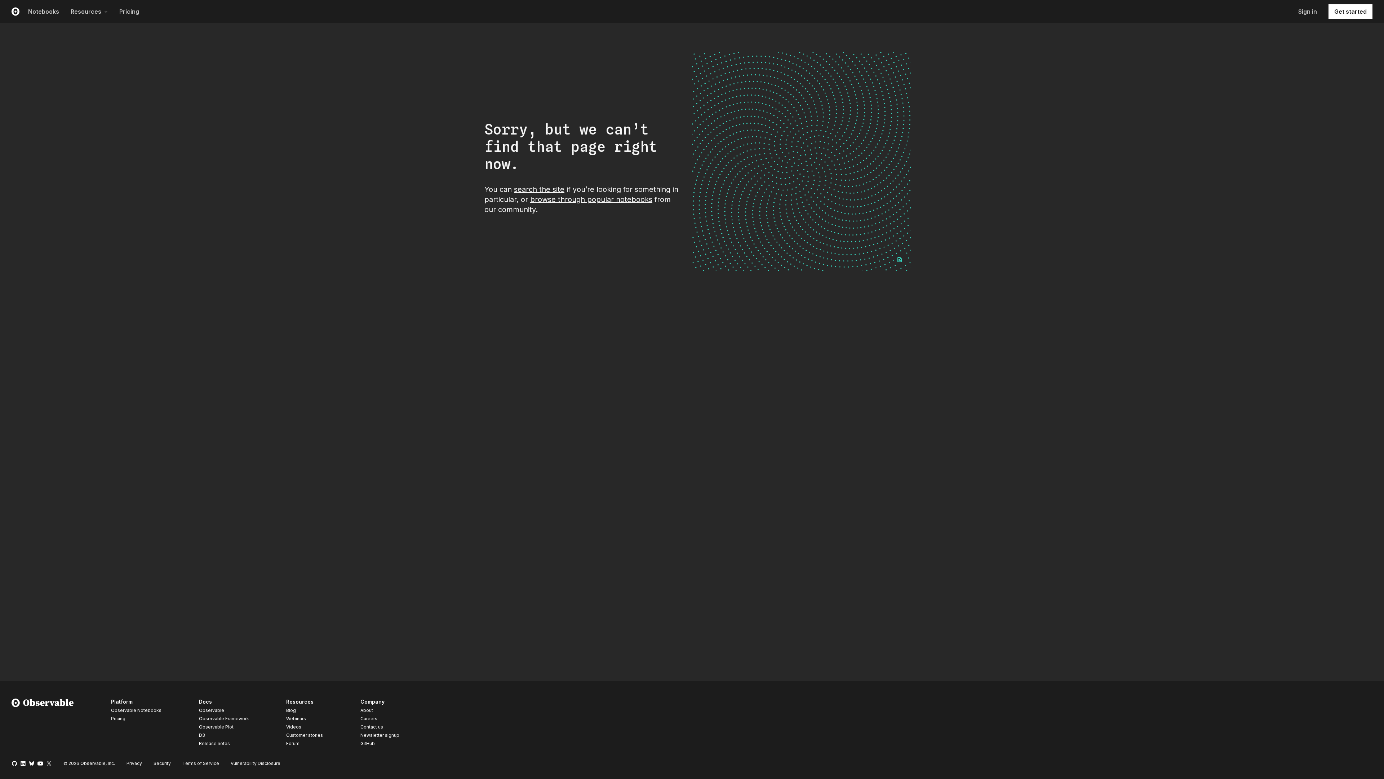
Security (162, 763)
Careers (368, 718)
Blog (291, 710)
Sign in (1307, 11)
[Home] (43, 724)
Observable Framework (224, 718)
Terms (200, 763)
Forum (293, 743)
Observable (211, 710)
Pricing (129, 11)
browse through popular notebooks (591, 199)
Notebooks (43, 11)
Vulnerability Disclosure (255, 763)
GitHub (367, 743)
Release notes (214, 743)
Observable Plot (216, 727)
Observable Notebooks (136, 710)
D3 (202, 735)
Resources (86, 11)
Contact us (371, 727)
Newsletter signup (379, 735)
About (366, 710)
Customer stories (304, 735)
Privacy (134, 763)
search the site (539, 189)
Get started (1350, 11)
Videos (293, 727)
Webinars (296, 718)
